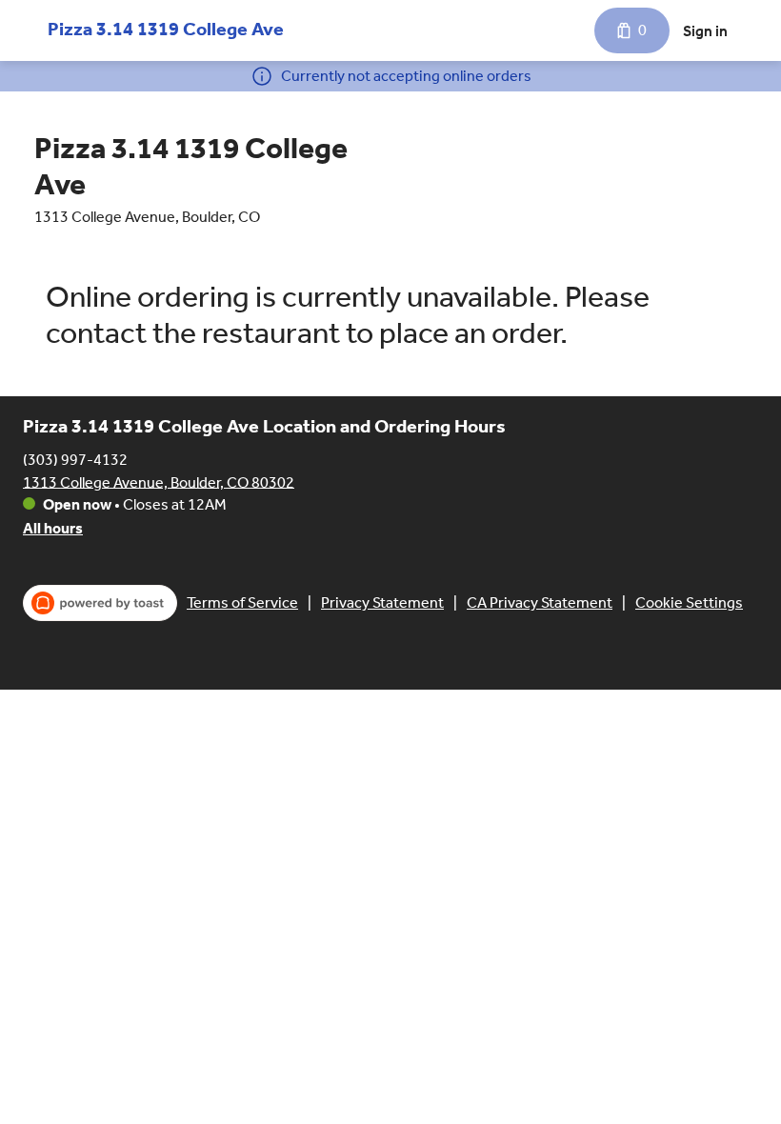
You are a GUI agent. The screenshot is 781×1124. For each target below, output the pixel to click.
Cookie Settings (689, 602)
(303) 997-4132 (75, 459)
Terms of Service (242, 602)
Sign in (705, 31)
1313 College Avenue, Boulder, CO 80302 (158, 481)
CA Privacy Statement (539, 602)
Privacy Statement (382, 602)
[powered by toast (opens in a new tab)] (100, 603)
